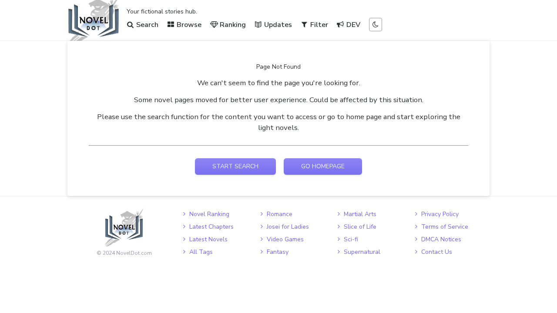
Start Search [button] (235, 166)
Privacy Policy (440, 214)
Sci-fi (351, 239)
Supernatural (362, 252)
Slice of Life (360, 227)
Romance (279, 214)
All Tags (201, 252)
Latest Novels (208, 239)
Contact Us (436, 252)
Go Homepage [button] (323, 166)
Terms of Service (444, 227)
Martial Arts (360, 214)
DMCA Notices (441, 239)
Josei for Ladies (288, 227)
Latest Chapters (211, 227)
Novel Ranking (209, 214)
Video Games (285, 239)
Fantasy (278, 252)
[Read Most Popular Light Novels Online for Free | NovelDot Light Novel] (124, 227)
